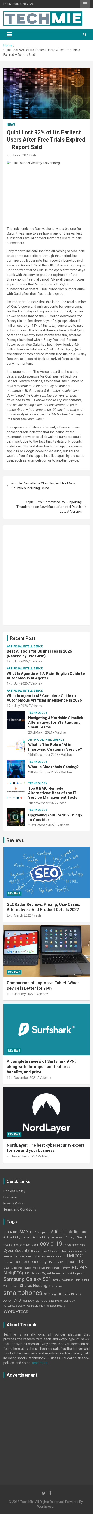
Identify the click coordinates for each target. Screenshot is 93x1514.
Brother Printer (22, 1244)
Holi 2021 (75, 1256)
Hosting (7, 1262)
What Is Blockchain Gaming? (53, 767)
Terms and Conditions (19, 1209)
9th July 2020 (16, 155)
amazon (10, 1232)
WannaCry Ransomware (49, 1300)
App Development (39, 1232)
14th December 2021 (22, 1078)
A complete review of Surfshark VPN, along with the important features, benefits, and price (41, 1066)
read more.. (40, 1363)
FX (43, 1256)
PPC (27, 1273)
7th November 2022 (42, 803)
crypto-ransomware (75, 1244)
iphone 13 (74, 1261)
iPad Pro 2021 (56, 1262)
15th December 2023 (43, 754)
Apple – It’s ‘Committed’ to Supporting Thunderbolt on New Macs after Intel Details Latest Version (49, 507)
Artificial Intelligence (25, 646)
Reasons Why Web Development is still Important (58, 1273)
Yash (32, 155)
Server (14, 1286)
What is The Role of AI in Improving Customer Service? (55, 746)
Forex (37, 1256)
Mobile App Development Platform (51, 1267)
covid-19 (51, 1243)
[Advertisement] (46, 575)
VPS (17, 1300)
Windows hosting (56, 1305)
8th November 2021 (21, 1156)
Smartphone (55, 1286)
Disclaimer (11, 1197)
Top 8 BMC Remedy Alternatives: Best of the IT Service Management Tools (52, 793)
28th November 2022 (43, 772)
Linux (6, 1267)
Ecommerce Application (74, 1251)
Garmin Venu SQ (56, 1256)
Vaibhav (36, 661)
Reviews (15, 840)
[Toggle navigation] (9, 34)
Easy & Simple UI (51, 1251)
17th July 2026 (17, 661)
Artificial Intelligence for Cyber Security (53, 1237)
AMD (23, 1232)
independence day (30, 1261)
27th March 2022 (19, 915)
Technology (37, 712)
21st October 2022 (41, 825)
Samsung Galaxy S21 (27, 1279)
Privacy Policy (13, 1203)
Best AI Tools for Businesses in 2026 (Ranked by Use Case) (39, 653)
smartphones (22, 1293)
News (11, 125)
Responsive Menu (85, 4)
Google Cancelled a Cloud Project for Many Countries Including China (43, 485)
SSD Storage (50, 1294)
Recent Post (22, 638)
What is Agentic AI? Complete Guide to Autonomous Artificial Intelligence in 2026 (44, 697)
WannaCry (28, 1300)
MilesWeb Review (21, 1267)
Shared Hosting (33, 1285)
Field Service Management (17, 1256)
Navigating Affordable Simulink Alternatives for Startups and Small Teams (55, 722)
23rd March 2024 (40, 732)
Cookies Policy (14, 1191)
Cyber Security (16, 1250)
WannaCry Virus (36, 1305)
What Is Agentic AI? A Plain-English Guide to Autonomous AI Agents (46, 675)
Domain (35, 1251)
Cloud (35, 1244)
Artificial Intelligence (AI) (16, 1237)
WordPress (15, 1311)
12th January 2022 (20, 994)
